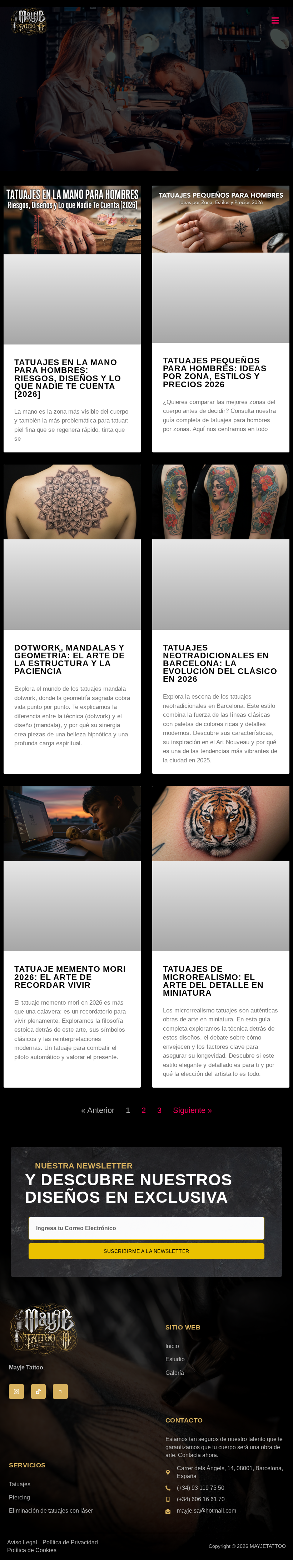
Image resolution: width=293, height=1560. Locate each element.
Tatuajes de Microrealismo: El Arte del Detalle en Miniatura (213, 980)
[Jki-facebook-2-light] (60, 1391)
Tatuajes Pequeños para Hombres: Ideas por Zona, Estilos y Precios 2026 (215, 372)
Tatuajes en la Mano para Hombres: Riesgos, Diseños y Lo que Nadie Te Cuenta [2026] (67, 378)
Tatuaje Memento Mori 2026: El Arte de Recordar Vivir (70, 976)
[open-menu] (275, 21)
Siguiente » (192, 1110)
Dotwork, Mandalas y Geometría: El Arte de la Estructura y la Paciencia (69, 659)
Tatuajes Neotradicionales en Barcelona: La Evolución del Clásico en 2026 (220, 663)
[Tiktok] (38, 1391)
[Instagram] (16, 1391)
